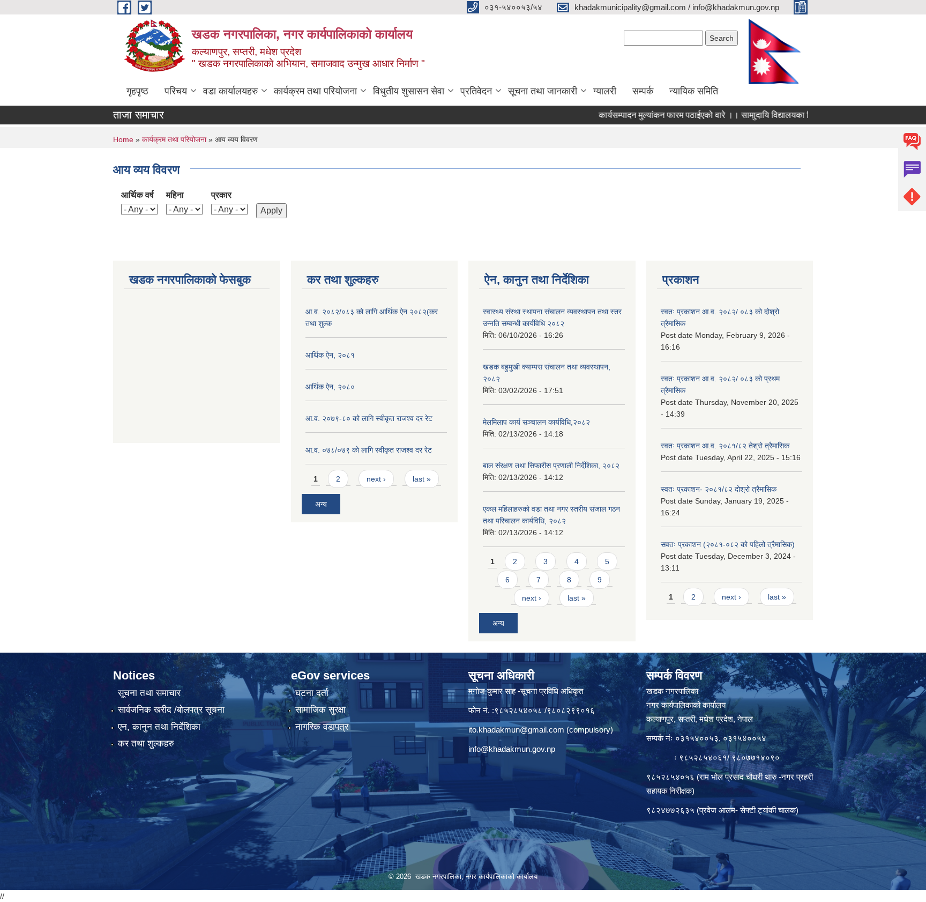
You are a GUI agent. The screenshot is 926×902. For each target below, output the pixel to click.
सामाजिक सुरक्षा (320, 710)
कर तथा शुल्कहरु (146, 743)
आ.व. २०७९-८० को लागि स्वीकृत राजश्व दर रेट (368, 418)
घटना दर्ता (311, 693)
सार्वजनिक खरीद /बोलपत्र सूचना (171, 710)
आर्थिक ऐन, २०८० (330, 386)
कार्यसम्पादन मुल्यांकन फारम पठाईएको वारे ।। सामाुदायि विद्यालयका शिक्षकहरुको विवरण (709, 115)
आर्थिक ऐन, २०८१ (330, 355)
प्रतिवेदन (476, 91)
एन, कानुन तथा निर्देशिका (159, 727)
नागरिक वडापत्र (321, 727)
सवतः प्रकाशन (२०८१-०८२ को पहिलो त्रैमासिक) (728, 544)
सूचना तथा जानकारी (542, 91)
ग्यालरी (604, 91)
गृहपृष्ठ (137, 91)
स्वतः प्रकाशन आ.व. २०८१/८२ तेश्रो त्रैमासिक (725, 445)
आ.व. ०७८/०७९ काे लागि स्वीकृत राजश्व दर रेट (368, 450)
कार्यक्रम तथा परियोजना (315, 91)
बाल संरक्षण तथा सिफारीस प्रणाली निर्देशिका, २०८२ (551, 465)
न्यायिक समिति (693, 91)
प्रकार (221, 194)
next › (376, 479)
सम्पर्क (642, 91)
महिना (175, 194)
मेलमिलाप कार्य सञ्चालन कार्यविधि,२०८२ (536, 422)
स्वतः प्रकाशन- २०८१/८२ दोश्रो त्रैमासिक (718, 489)
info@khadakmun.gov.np (511, 748)
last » (422, 479)
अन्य (321, 504)
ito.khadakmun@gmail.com (516, 729)
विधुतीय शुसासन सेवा (408, 91)
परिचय (176, 91)
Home (123, 139)
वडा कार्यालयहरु (230, 91)
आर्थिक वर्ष (137, 194)
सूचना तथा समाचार (149, 693)
